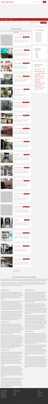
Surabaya (16, 156)
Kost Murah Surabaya (41, 76)
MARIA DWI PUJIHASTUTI (23, 117)
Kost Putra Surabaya (38, 78)
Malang (14, 393)
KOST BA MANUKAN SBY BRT (20, 63)
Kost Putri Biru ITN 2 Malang (20, 180)
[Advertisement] (24, 11)
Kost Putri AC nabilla (18, 206)
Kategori (6, 19)
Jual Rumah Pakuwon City (41, 68)
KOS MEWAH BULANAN (19, 37)
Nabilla (21, 208)
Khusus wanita (38, 71)
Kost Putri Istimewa (18, 167)
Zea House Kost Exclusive (19, 259)
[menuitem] (37, 2)
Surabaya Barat (17, 117)
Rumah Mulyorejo (40, 87)
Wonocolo (35, 90)
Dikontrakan (16, 219)
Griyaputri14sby (22, 234)
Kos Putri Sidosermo (18, 76)
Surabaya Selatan (17, 208)
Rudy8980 (21, 130)
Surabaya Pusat (17, 143)
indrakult (21, 143)
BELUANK (25, 195)
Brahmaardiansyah (20, 156)
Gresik (14, 392)
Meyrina (19, 182)
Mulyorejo (36, 85)
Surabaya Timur (17, 104)
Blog (38, 393)
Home (2, 19)
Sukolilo (41, 89)
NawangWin (21, 169)
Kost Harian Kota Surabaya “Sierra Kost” (22, 50)
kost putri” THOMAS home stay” (20, 115)
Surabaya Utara (22, 195)
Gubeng (35, 68)
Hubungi (11, 19)
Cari (44, 22)
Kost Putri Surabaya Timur (40, 83)
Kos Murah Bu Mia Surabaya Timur (21, 245)
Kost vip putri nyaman (18, 232)
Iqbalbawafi (21, 104)
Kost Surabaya (7, 2)
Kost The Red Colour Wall (19, 128)
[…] (22, 42)
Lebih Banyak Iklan (16, 270)
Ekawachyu (21, 221)
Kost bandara (16, 154)
